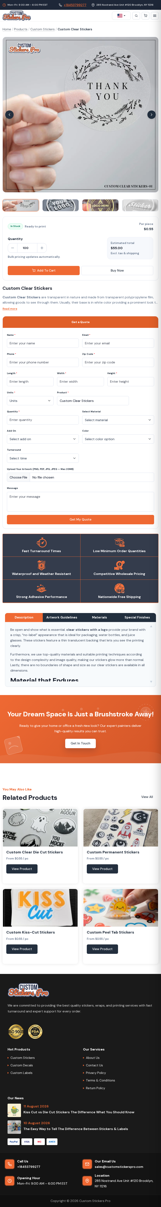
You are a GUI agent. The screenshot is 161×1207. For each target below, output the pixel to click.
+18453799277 (75, 5)
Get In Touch (80, 743)
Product (63, 392)
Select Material (91, 411)
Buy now (117, 270)
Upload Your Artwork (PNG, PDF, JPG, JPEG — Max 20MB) (40, 469)
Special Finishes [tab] (137, 617)
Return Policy (95, 1088)
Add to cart (46, 270)
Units (11, 392)
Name (11, 334)
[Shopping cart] (145, 15)
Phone (11, 354)
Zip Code (88, 354)
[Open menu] (154, 15)
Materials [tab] (99, 617)
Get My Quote (80, 519)
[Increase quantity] (42, 248)
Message (12, 488)
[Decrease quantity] (12, 248)
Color (85, 430)
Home (7, 29)
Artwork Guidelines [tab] (61, 617)
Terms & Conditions (100, 1080)
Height (112, 373)
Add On (11, 430)
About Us (93, 1058)
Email (86, 334)
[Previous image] (9, 114)
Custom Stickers (42, 29)
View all (147, 797)
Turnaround (14, 449)
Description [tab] (24, 617)
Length (12, 373)
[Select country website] (121, 16)
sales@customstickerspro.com (119, 1167)
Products (20, 29)
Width (61, 373)
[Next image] (151, 114)
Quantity (13, 411)
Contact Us (94, 1065)
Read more (10, 308)
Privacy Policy (96, 1073)
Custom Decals (21, 1065)
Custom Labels (21, 1073)
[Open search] (136, 15)
